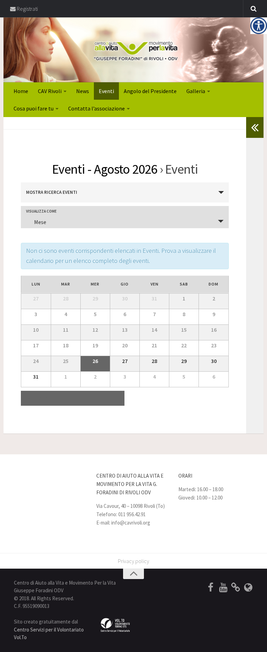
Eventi (106, 91)
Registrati (27, 8)
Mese (40, 221)
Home (21, 91)
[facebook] (211, 587)
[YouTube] (223, 587)
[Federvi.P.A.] (236, 587)
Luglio (38, 398)
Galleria (195, 91)
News (82, 91)
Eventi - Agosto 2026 (104, 169)
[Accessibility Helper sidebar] (258, 25)
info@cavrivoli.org (130, 522)
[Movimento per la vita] (248, 587)
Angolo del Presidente (150, 91)
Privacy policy (133, 561)
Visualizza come (41, 211)
